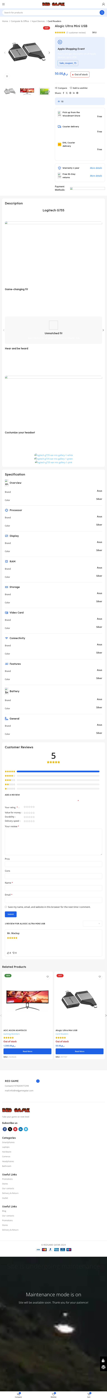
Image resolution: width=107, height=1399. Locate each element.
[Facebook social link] (63, 93)
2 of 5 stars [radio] (27, 807)
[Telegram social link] (77, 93)
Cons (7, 870)
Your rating (11, 807)
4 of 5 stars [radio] (31, 807)
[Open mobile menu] (3, 4)
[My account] (103, 4)
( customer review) (76, 32)
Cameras (6, 1156)
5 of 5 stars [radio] (33, 807)
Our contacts (8, 1188)
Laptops (5, 1147)
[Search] (102, 12)
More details (96, 168)
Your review (12, 826)
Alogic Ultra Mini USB (66, 1030)
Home (5, 21)
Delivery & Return (10, 1193)
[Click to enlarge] (7, 76)
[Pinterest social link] (70, 93)
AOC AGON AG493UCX (15, 1030)
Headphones (8, 1161)
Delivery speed (12, 821)
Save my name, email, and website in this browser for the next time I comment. (49, 906)
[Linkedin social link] (74, 93)
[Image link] (16, 1109)
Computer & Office (20, 21)
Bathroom (6, 1166)
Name (9, 882)
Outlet (5, 1198)
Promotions (7, 1179)
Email (8, 894)
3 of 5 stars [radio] (29, 807)
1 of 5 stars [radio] (25, 807)
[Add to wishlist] (47, 976)
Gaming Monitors (11, 1034)
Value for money (13, 812)
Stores (5, 1183)
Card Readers (54, 21)
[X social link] (67, 93)
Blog (4, 1211)
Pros (7, 858)
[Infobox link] (22, 1085)
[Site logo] (53, 4)
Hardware (6, 1151)
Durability (10, 817)
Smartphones (8, 1142)
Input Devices (38, 21)
